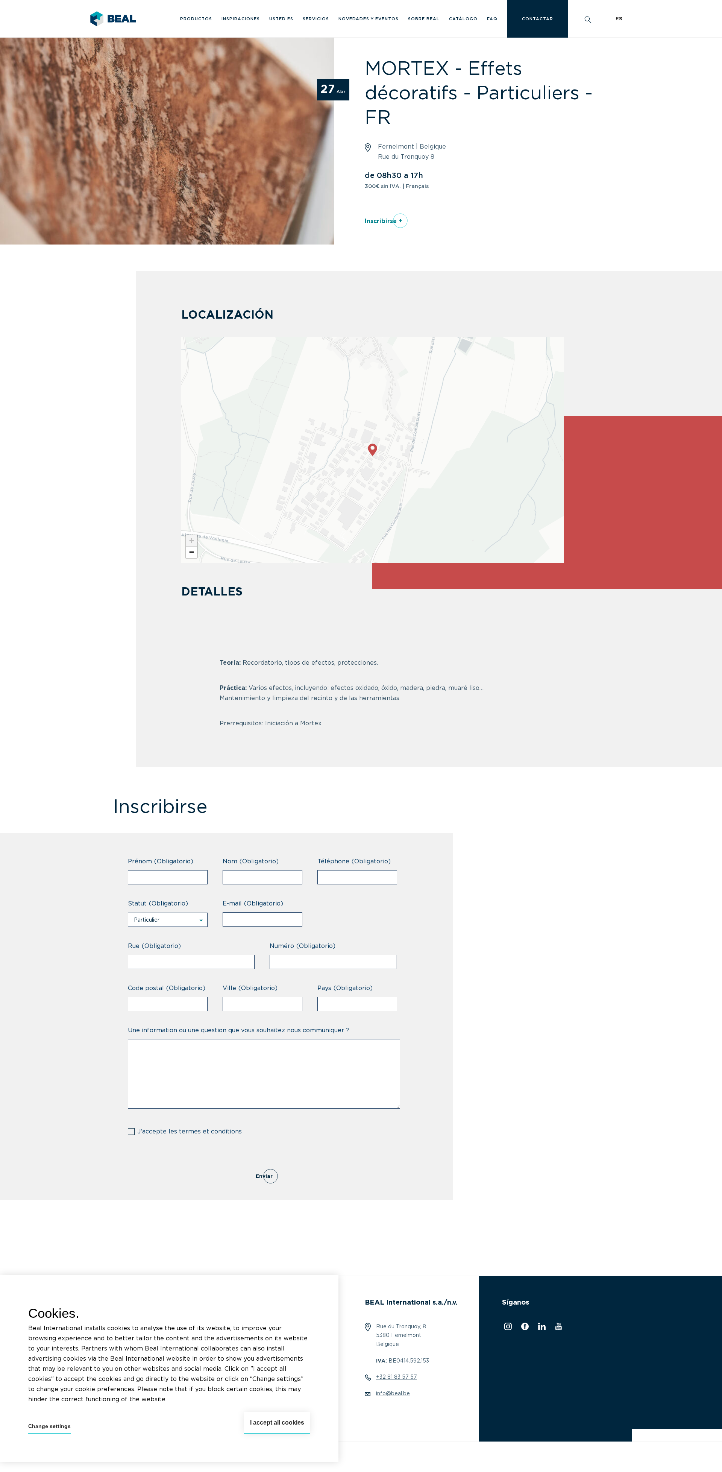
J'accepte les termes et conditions (190, 1132)
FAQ (492, 19)
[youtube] (557, 1328)
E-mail (253, 904)
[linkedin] (541, 1328)
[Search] (587, 19)
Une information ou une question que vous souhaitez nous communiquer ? (238, 1030)
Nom (251, 861)
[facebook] (524, 1328)
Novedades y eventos (368, 19)
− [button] (191, 552)
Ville (250, 988)
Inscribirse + (383, 221)
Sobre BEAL (424, 19)
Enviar (264, 1176)
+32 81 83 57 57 (396, 1377)
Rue (154, 946)
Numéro (302, 946)
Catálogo (463, 19)
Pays (345, 988)
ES (619, 18)
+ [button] (191, 540)
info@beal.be (393, 1393)
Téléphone (354, 861)
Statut (158, 904)
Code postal (166, 988)
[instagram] (507, 1328)
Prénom (160, 861)
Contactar (537, 19)
